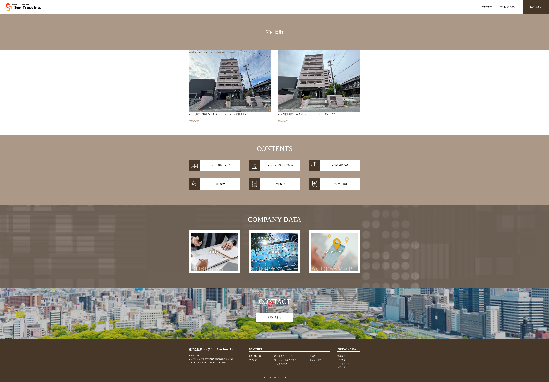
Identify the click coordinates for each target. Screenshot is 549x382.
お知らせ (314, 356)
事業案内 (207, 261)
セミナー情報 (316, 360)
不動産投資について (283, 356)
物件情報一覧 (255, 356)
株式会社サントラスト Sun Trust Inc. (212, 349)
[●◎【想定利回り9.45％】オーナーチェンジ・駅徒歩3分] (319, 89)
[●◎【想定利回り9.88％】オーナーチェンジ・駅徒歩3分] (230, 89)
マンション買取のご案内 (285, 360)
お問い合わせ (536, 7)
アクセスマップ (331, 261)
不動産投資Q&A (281, 363)
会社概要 (268, 261)
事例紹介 (253, 360)
